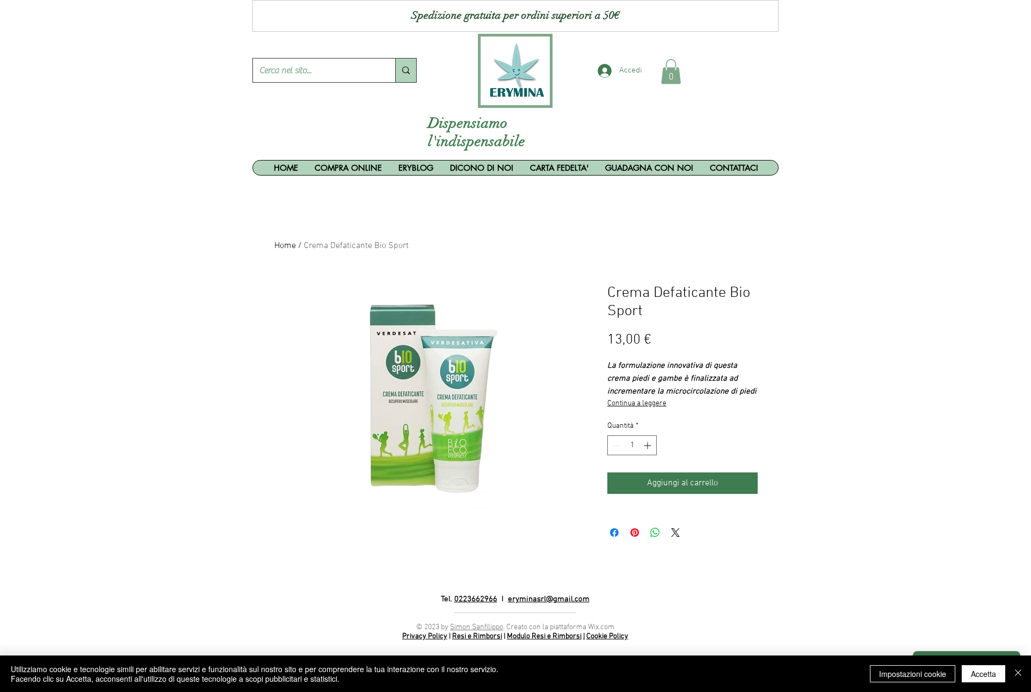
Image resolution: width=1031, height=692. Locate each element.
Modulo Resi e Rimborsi (544, 636)
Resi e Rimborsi (477, 636)
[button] (670, 71)
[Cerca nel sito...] (405, 70)
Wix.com (601, 627)
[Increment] (648, 445)
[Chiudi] (1018, 673)
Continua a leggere (636, 403)
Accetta (983, 673)
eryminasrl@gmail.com (549, 599)
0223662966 (475, 599)
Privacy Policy (424, 636)
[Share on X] (675, 532)
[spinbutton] (632, 445)
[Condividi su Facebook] (614, 532)
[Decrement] (615, 445)
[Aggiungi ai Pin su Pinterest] (634, 532)
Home (285, 246)
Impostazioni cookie (912, 673)
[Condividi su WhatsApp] (655, 532)
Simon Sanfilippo (476, 627)
